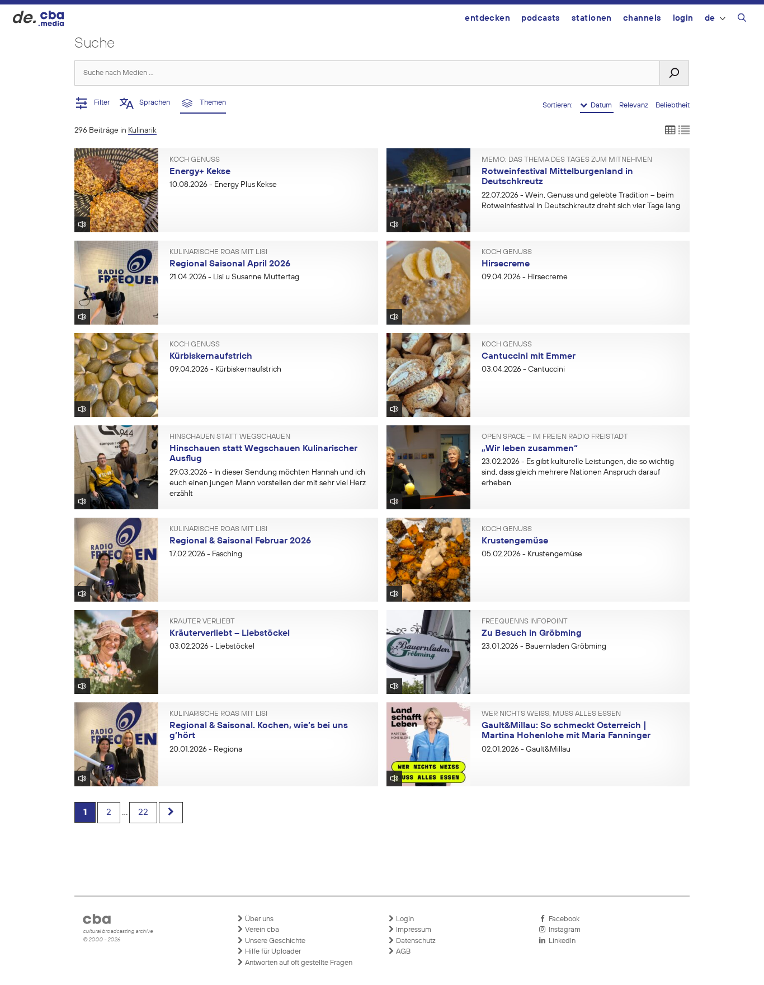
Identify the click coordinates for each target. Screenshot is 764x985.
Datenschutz (415, 941)
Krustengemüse (515, 541)
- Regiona (205, 749)
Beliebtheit (672, 105)
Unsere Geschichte (274, 941)
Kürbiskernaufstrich (210, 356)
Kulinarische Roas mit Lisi (218, 252)
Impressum (412, 930)
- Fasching (205, 554)
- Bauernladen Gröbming (544, 646)
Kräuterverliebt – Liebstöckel (229, 633)
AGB (402, 951)
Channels (642, 18)
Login (683, 18)
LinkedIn (560, 941)
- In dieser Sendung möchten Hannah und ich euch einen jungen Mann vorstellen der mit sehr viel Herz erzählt (267, 483)
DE (710, 18)
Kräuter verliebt (202, 621)
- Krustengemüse (532, 554)
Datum (600, 105)
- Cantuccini (523, 369)
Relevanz (634, 105)
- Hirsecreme (525, 277)
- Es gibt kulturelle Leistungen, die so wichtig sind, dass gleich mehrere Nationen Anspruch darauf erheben (578, 472)
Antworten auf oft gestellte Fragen (297, 963)
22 (143, 812)
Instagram (563, 930)
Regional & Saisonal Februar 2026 (240, 541)
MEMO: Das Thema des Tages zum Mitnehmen (567, 160)
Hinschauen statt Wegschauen (229, 437)
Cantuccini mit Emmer (529, 356)
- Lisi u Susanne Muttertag (234, 277)
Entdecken (487, 18)
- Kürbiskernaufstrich (225, 369)
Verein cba (261, 930)
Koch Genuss (194, 160)
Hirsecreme (506, 264)
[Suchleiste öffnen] (742, 19)
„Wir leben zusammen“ (530, 448)
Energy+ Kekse (199, 171)
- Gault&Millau (526, 749)
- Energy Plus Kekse (223, 185)
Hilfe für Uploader (272, 951)
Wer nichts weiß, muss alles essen (551, 714)
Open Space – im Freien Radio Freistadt (555, 437)
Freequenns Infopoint (525, 621)
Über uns (258, 919)
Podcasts (540, 18)
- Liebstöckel (211, 646)
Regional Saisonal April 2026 (229, 264)
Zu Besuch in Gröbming (532, 633)
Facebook (562, 919)
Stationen (592, 18)
